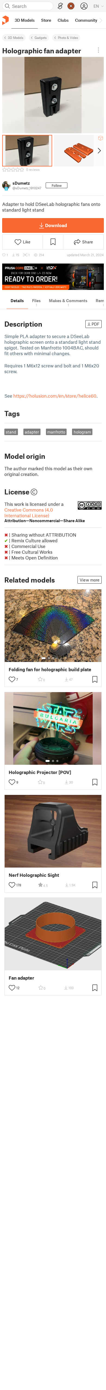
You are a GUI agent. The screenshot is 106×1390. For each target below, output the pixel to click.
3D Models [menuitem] (25, 20)
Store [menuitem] (46, 20)
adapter (32, 431)
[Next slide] (99, 150)
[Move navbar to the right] (100, 20)
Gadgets (41, 37)
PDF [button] (95, 323)
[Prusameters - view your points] (70, 6)
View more (89, 579)
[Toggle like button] (12, 679)
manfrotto (56, 431)
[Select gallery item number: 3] (53, 658)
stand (11, 431)
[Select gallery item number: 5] (61, 658)
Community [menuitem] (86, 20)
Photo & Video (68, 37)
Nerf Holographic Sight (34, 875)
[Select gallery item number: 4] (58, 658)
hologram (82, 431)
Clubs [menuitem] (63, 20)
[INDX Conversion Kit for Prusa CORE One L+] (53, 277)
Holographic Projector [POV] (40, 772)
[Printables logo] (5, 20)
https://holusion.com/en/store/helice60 (54, 395)
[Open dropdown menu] (98, 50)
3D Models (15, 37)
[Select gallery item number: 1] (43, 658)
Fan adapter (21, 977)
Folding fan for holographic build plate (50, 669)
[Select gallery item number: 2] (49, 658)
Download (56, 225)
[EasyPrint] (60, 6)
